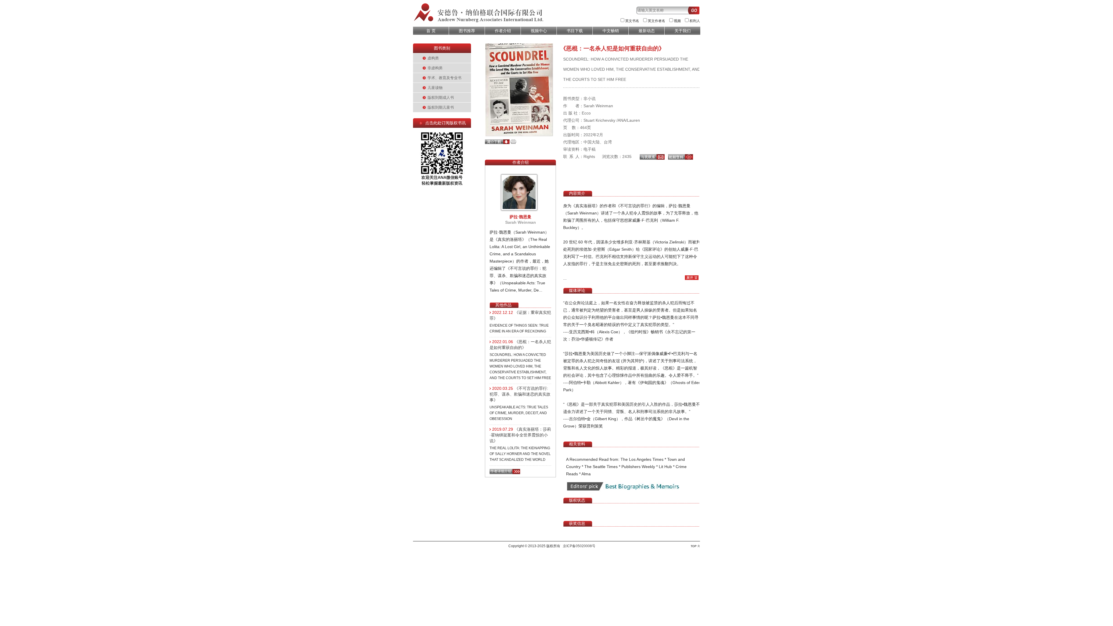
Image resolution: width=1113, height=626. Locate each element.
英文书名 (632, 21)
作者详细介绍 (500, 471)
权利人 (695, 21)
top (695, 546)
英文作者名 (656, 21)
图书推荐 (467, 30)
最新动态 (647, 30)
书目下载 (575, 30)
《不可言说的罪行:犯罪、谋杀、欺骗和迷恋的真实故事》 (520, 394)
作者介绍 (503, 30)
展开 (689, 278)
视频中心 (539, 30)
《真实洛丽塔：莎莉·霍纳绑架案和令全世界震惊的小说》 (520, 435)
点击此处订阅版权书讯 (445, 123)
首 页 (431, 30)
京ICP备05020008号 (579, 546)
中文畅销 (611, 30)
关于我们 (682, 30)
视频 (677, 21)
